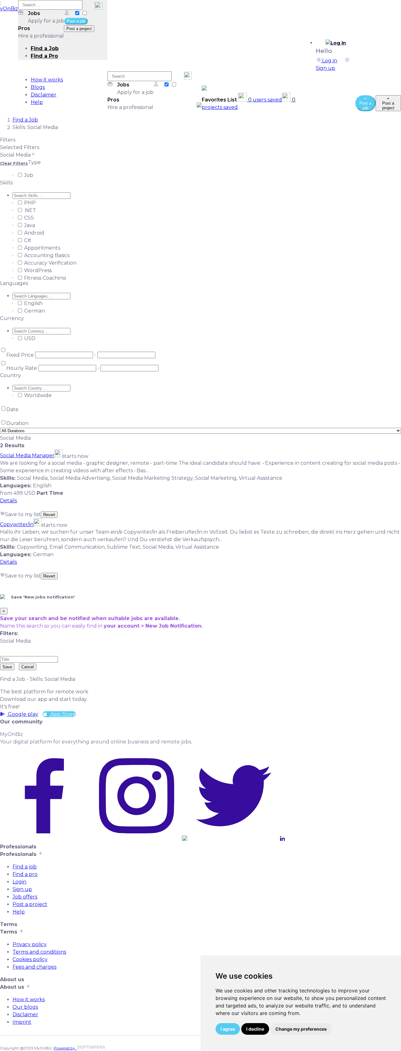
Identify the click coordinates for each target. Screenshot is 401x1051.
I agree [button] (228, 1029)
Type (34, 162)
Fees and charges (34, 967)
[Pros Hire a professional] (84, 13)
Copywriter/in (17, 524)
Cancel (27, 667)
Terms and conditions (39, 952)
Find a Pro (44, 56)
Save (7, 667)
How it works (47, 80)
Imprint (22, 1022)
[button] (335, 43)
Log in (329, 61)
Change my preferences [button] (301, 1029)
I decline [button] (255, 1029)
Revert (49, 514)
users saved (265, 100)
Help (37, 102)
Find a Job (45, 48)
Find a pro (25, 874)
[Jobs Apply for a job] (77, 13)
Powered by (65, 1048)
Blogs (38, 87)
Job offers (25, 897)
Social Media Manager (27, 455)
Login (19, 882)
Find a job (25, 867)
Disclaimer (43, 95)
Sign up (22, 889)
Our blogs (25, 1007)
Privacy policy (30, 944)
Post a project (30, 904)
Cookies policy (30, 959)
